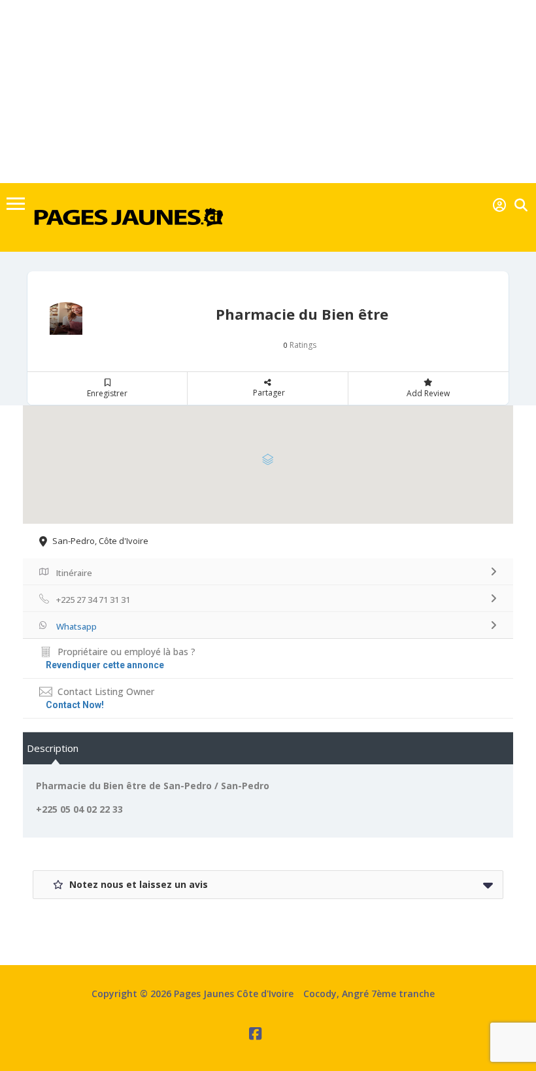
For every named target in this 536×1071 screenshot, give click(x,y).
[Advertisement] (268, 91)
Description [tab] (52, 748)
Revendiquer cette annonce (105, 665)
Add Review (428, 393)
